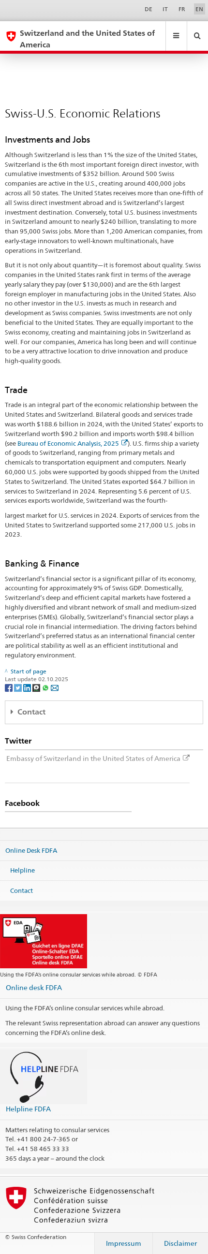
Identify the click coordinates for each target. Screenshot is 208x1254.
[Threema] (37, 687)
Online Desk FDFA (31, 850)
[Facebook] (9, 687)
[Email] (55, 687)
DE (148, 9)
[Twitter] (18, 687)
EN (199, 9)
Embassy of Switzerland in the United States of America (93, 758)
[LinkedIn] (27, 687)
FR (181, 9)
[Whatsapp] (46, 687)
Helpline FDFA (28, 1109)
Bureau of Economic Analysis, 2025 (68, 443)
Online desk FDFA (34, 987)
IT (165, 9)
